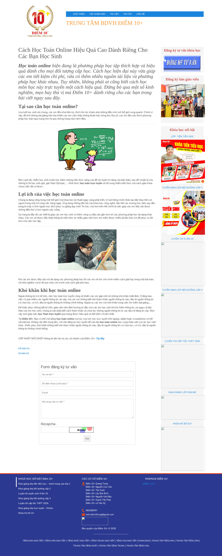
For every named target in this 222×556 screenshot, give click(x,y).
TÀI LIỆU (114, 14)
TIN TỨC (127, 14)
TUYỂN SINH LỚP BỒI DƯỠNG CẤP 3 (182, 290)
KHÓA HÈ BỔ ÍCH (182, 423)
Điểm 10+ (149, 483)
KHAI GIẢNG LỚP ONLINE (182, 392)
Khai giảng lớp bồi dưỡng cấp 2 (34, 488)
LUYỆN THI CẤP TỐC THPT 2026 (182, 341)
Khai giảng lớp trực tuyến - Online (35, 508)
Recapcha (48, 424)
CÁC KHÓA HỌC (97, 14)
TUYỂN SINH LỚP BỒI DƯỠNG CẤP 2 (182, 187)
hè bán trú (23, 353)
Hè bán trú (23, 348)
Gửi (87, 438)
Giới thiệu (79, 14)
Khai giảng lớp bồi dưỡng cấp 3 (34, 498)
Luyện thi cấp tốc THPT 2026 (33, 503)
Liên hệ (141, 14)
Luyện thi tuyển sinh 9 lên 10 (33, 493)
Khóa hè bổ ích (26, 513)
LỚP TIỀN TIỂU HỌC (182, 136)
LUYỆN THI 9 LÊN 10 (182, 238)
